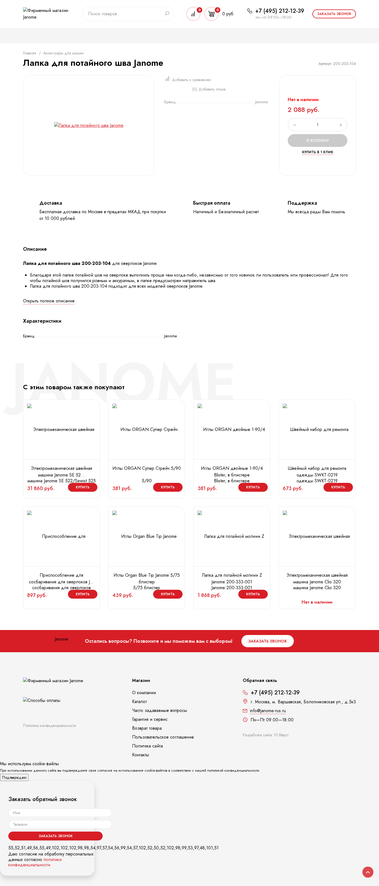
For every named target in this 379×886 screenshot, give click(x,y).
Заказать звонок (334, 13)
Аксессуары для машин (63, 53)
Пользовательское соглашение (163, 737)
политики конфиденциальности (35, 862)
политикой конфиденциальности (233, 770)
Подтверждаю (14, 777)
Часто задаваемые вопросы (159, 710)
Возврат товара (147, 728)
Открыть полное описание (49, 301)
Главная (29, 53)
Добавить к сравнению (191, 79)
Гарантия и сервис (150, 719)
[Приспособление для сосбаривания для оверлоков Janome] (61, 587)
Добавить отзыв (211, 89)
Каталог (139, 701)
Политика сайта (147, 746)
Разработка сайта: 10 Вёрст (265, 735)
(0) (194, 89)
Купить (83, 487)
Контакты (140, 755)
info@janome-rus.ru (268, 710)
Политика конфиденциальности (49, 725)
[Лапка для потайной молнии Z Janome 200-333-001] (232, 561)
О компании (144, 692)
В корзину (318, 140)
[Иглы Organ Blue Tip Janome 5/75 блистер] (146, 561)
